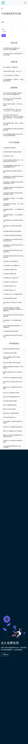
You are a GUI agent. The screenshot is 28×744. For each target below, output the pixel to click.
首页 (2, 8)
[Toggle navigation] (25, 2)
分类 (2, 29)
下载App (5, 654)
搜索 (2, 22)
